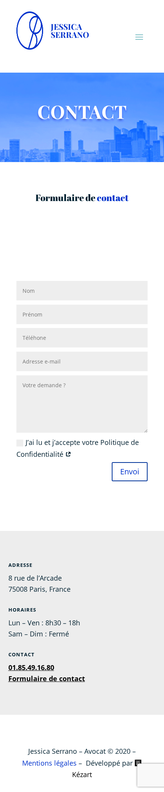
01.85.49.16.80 (31, 667)
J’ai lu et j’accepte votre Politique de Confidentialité (77, 448)
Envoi (129, 471)
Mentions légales (49, 763)
